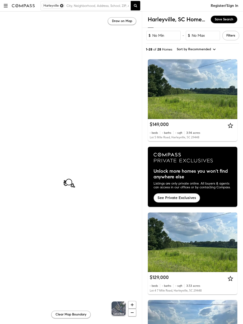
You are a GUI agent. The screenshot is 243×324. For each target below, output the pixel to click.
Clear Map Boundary (71, 314)
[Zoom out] (132, 312)
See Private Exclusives (177, 197)
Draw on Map (122, 21)
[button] (5, 5)
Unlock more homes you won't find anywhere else (191, 174)
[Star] (230, 125)
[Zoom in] (132, 305)
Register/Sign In (224, 5)
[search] (135, 5)
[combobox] (98, 5)
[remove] (62, 6)
